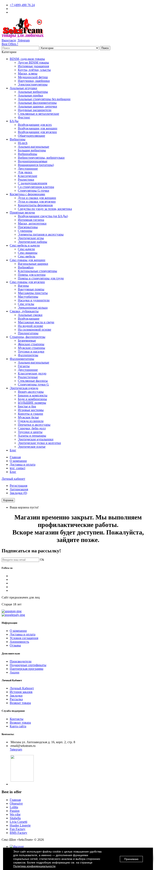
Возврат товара (20, 703)
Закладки (16, 695)
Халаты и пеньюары (32, 435)
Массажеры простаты (33, 293)
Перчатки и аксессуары (34, 424)
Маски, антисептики (32, 223)
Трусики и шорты (30, 432)
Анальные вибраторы (33, 91)
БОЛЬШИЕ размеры (32, 402)
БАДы (14, 121)
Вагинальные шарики (33, 263)
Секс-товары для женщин (27, 260)
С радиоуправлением (32, 183)
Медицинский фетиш (33, 77)
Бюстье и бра (27, 406)
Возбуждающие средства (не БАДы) (43, 216)
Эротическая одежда (24, 388)
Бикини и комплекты (32, 395)
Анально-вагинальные (33, 146)
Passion (15, 810)
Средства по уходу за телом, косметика (45, 209)
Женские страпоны (31, 344)
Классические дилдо (32, 373)
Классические (27, 176)
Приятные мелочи (22, 212)
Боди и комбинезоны (32, 399)
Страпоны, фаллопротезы (27, 337)
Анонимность (19, 641)
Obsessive (16, 803)
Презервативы (28, 227)
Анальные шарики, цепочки (37, 106)
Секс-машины (27, 252)
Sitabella (15, 818)
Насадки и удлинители (34, 300)
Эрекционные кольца (33, 307)
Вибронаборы (27, 154)
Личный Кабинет (22, 688)
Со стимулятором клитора (36, 187)
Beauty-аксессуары (31, 391)
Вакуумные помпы (31, 289)
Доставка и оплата (22, 464)
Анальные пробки (30, 95)
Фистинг (24, 117)
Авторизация (19, 489)
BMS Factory (18, 832)
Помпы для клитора (32, 274)
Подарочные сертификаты (28, 665)
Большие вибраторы (32, 150)
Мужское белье (28, 417)
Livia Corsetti (18, 821)
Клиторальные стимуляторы (37, 271)
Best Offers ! (10, 44)
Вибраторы (17, 139)
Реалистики (26, 179)
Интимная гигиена (31, 220)
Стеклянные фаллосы (33, 380)
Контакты (16, 719)
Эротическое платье (32, 446)
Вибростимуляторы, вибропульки (41, 157)
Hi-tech (22, 143)
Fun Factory (17, 829)
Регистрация (18, 485)
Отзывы (15, 645)
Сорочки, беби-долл (32, 428)
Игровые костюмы (31, 410)
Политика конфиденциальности (34, 866)
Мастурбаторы (28, 296)
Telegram (23, 40)
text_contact (17, 468)
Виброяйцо (26, 267)
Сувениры (25, 230)
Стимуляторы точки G (33, 384)
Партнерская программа (26, 668)
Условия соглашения (24, 638)
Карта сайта (18, 726)
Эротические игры (31, 238)
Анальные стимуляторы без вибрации (44, 99)
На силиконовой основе (34, 329)
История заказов (21, 692)
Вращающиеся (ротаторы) (36, 165)
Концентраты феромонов (35, 205)
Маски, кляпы (27, 73)
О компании (18, 461)
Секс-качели (26, 249)
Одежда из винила (30, 421)
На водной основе (30, 326)
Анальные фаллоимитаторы (37, 102)
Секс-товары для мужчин (27, 282)
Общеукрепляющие (31, 135)
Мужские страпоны (31, 348)
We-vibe (15, 814)
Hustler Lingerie (20, 825)
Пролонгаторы (28, 333)
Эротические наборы (32, 241)
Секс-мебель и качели (25, 245)
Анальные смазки (30, 315)
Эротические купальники (35, 439)
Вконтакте (9, 40)
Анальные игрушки (23, 88)
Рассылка (16, 699)
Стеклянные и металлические (38, 113)
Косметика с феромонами (27, 194)
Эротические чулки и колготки (39, 443)
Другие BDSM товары (33, 62)
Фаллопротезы (28, 355)
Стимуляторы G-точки (33, 190)
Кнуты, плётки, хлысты (34, 70)
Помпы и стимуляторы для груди (41, 278)
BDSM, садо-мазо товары (27, 59)
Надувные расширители (34, 110)
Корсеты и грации (30, 413)
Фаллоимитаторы (22, 359)
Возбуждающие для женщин (37, 128)
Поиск (105, 48)
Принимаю (131, 859)
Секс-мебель (26, 256)
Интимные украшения (33, 66)
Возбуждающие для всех (35, 124)
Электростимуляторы (33, 84)
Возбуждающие (28, 318)
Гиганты (24, 366)
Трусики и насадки (31, 351)
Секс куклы (26, 304)
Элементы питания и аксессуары (41, 234)
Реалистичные (28, 377)
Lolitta (14, 807)
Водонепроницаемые (32, 161)
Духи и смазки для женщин (37, 198)
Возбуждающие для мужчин (37, 132)
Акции (14, 672)
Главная (15, 457)
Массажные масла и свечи (36, 322)
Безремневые (27, 340)
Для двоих (25, 172)
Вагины (23, 285)
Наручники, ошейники (34, 81)
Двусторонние (28, 168)
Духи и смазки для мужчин (37, 201)
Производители (20, 661)
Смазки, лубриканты (24, 311)
